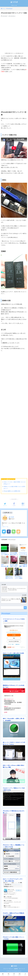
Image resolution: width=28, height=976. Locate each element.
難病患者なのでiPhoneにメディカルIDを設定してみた (13, 686)
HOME (15, 966)
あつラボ (14, 2)
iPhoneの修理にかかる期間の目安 (12, 491)
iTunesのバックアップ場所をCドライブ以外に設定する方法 (14, 789)
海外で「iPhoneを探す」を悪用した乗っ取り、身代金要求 (13, 719)
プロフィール (14, 5)
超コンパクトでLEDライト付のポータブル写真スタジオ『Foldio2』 (14, 743)
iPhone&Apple (11, 539)
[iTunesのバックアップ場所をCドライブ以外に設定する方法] (14, 798)
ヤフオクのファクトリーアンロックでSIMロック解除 (14, 620)
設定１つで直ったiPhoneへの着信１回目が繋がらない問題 (13, 766)
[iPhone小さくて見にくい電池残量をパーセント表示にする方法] (14, 861)
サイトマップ (22, 968)
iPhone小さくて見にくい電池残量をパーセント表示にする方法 (13, 845)
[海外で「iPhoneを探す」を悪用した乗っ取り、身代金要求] (14, 729)
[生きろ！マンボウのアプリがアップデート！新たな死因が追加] (14, 895)
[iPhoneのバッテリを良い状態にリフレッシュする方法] (14, 947)
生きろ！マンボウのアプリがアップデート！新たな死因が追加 (13, 880)
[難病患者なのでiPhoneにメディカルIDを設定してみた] (14, 701)
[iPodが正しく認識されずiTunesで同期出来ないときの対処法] (14, 924)
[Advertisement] (14, 35)
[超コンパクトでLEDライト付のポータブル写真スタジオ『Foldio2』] (14, 752)
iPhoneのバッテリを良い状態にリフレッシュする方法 (13, 938)
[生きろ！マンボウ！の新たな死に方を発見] (14, 667)
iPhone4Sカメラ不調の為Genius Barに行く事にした (14, 811)
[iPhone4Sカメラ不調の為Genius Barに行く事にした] (14, 827)
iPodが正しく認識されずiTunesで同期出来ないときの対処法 (13, 914)
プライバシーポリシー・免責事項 (10, 968)
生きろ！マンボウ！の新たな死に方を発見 (13, 653)
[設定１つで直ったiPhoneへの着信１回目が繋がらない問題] (14, 775)
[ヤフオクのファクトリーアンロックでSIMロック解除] (14, 635)
